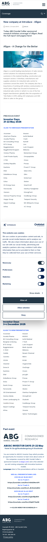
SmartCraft (28, 185)
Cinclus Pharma (9, 153)
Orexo (26, 160)
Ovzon (24, 371)
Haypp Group (8, 199)
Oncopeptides (29, 156)
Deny (23, 315)
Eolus (6, 181)
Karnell (25, 142)
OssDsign (25, 367)
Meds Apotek (27, 347)
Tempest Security (30, 199)
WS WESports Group (31, 203)
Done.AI (6, 367)
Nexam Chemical (28, 353)
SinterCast (27, 178)
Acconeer (7, 133)
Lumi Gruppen (28, 147)
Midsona (26, 150)
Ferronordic (8, 189)
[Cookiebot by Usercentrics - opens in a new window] (34, 224)
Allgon (34, 33)
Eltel (5, 171)
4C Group (27, 207)
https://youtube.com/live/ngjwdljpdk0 (23, 497)
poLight (25, 375)
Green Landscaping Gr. (11, 400)
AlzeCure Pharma (10, 136)
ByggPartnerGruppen (11, 150)
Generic (6, 192)
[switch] (41, 270)
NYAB (24, 360)
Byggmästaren (9, 147)
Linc (24, 144)
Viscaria (25, 410)
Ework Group (8, 385)
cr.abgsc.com (24, 462)
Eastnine (7, 167)
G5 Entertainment (9, 392)
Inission (26, 133)
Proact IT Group (29, 167)
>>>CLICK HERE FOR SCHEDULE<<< (23, 508)
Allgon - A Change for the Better (20, 46)
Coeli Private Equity (11, 156)
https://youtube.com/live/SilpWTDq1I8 (23, 502)
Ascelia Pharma (9, 139)
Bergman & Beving (9, 342)
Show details (35, 293)
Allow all (23, 300)
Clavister (6, 364)
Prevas (26, 164)
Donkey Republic (10, 164)
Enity (5, 178)
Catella (5, 353)
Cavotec (6, 357)
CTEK (6, 160)
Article (26, 26)
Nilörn (24, 357)
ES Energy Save (9, 185)
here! (29, 36)
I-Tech (24, 342)
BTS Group (8, 144)
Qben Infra (27, 171)
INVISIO (25, 336)
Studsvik (25, 400)
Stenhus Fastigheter (31, 189)
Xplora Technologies (29, 414)
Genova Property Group (12, 196)
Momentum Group (30, 153)
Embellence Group (10, 174)
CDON (5, 360)
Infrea (6, 207)
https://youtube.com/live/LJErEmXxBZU (23, 488)
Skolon (26, 181)
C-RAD (5, 350)
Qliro (25, 174)
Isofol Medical (28, 136)
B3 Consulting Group (11, 142)
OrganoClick (26, 364)
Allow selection (23, 308)
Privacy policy (8, 537)
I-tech (25, 139)
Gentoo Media (8, 396)
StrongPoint (28, 192)
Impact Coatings (9, 203)
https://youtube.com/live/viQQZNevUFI (23, 483)
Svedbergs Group (30, 196)
